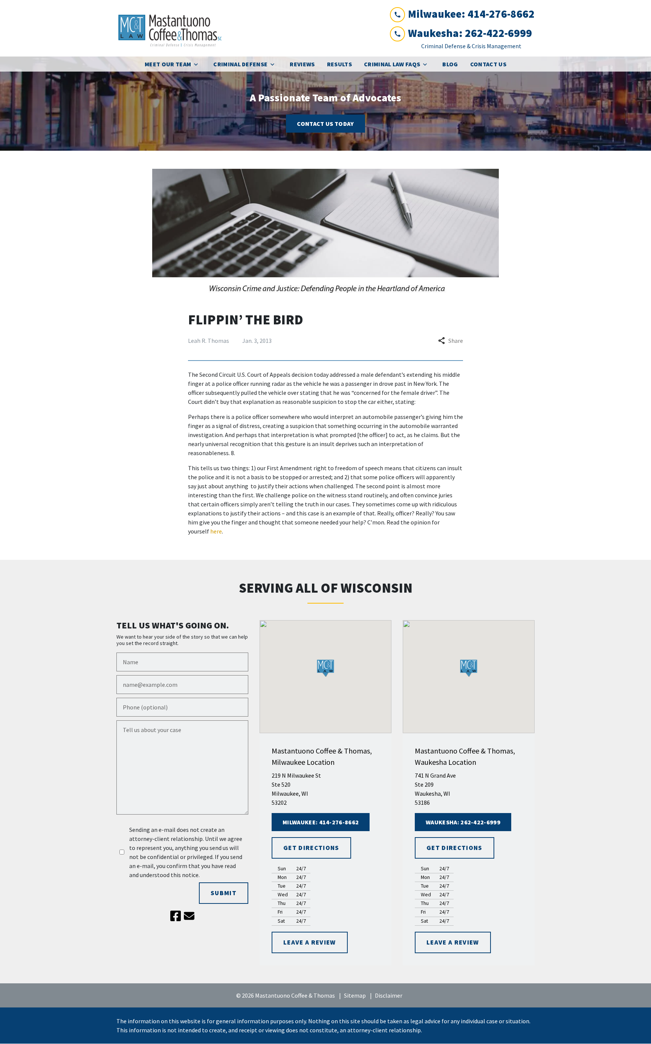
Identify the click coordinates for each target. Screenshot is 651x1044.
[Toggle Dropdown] (198, 64)
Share (455, 340)
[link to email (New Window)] (189, 916)
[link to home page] (172, 28)
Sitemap (355, 995)
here (216, 531)
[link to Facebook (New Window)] (175, 916)
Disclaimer (388, 995)
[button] (325, 668)
